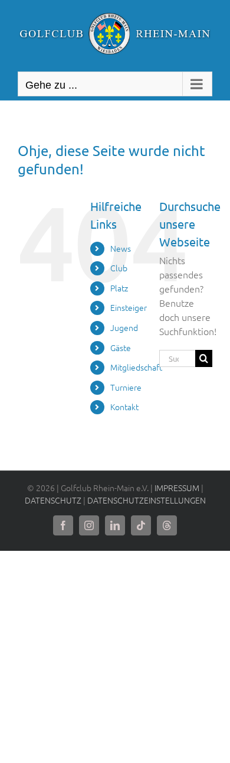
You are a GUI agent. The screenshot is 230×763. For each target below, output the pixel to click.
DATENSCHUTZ (53, 500)
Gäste (120, 347)
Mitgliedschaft (136, 367)
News (120, 248)
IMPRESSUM (177, 487)
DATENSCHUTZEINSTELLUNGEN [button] (146, 500)
